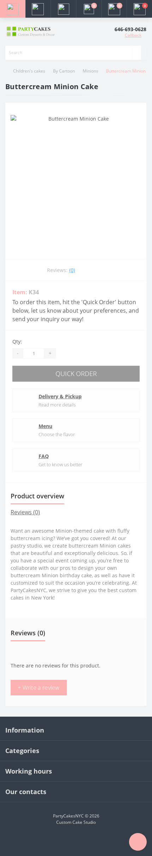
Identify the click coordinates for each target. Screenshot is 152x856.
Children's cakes (29, 71)
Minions (90, 71)
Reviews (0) (25, 512)
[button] (63, 9)
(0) (72, 270)
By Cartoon (64, 71)
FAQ (44, 456)
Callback (133, 35)
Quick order (76, 373)
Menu (45, 426)
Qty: (17, 341)
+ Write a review (39, 688)
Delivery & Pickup (60, 396)
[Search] (136, 53)
